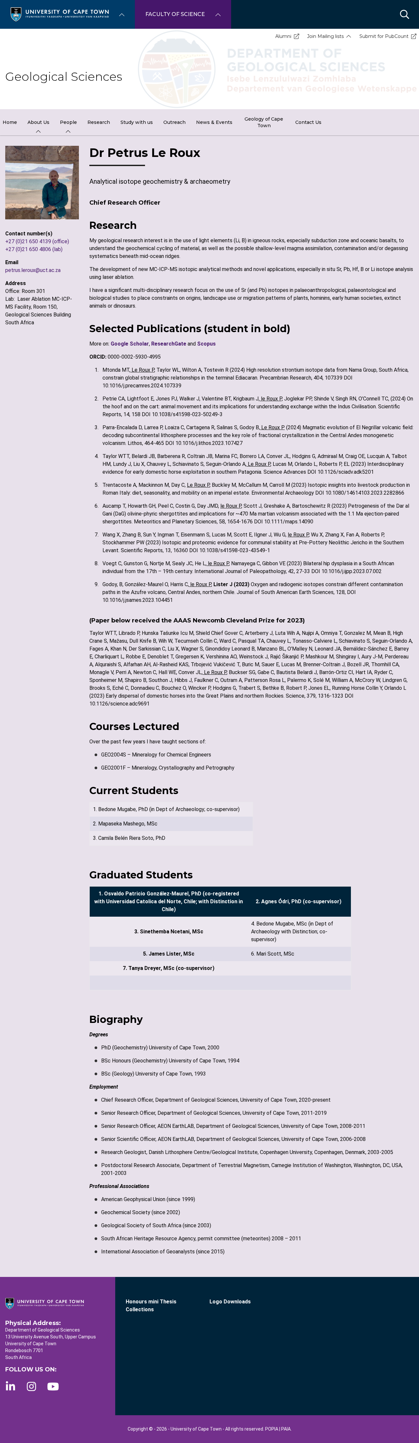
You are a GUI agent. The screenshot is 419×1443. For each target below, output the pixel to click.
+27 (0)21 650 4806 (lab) (34, 249)
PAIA (286, 1429)
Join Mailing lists (325, 36)
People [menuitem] (68, 122)
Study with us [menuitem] (136, 122)
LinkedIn (10, 1386)
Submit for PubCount (384, 36)
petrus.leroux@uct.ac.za (33, 270)
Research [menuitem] (98, 122)
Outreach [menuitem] (174, 122)
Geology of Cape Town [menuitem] (264, 122)
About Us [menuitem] (38, 122)
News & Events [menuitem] (214, 122)
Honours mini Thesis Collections (151, 1306)
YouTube (53, 1386)
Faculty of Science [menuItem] (175, 14)
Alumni (283, 36)
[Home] (59, 14)
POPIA (271, 1429)
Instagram (31, 1386)
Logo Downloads (230, 1302)
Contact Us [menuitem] (308, 122)
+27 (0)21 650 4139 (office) (37, 241)
